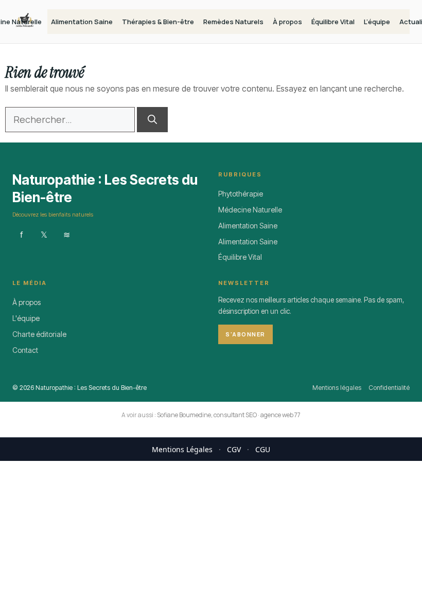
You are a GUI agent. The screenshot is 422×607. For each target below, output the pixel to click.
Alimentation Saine (82, 21)
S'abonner (245, 334)
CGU (262, 449)
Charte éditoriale (39, 334)
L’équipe (377, 21)
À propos (287, 21)
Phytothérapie (240, 193)
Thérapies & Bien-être (158, 21)
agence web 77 (280, 414)
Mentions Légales (182, 449)
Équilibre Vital (333, 21)
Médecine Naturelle (250, 209)
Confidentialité (389, 387)
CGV (234, 449)
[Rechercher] (152, 119)
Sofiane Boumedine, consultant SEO (207, 414)
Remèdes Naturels (233, 21)
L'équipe (26, 318)
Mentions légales (336, 387)
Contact (25, 350)
